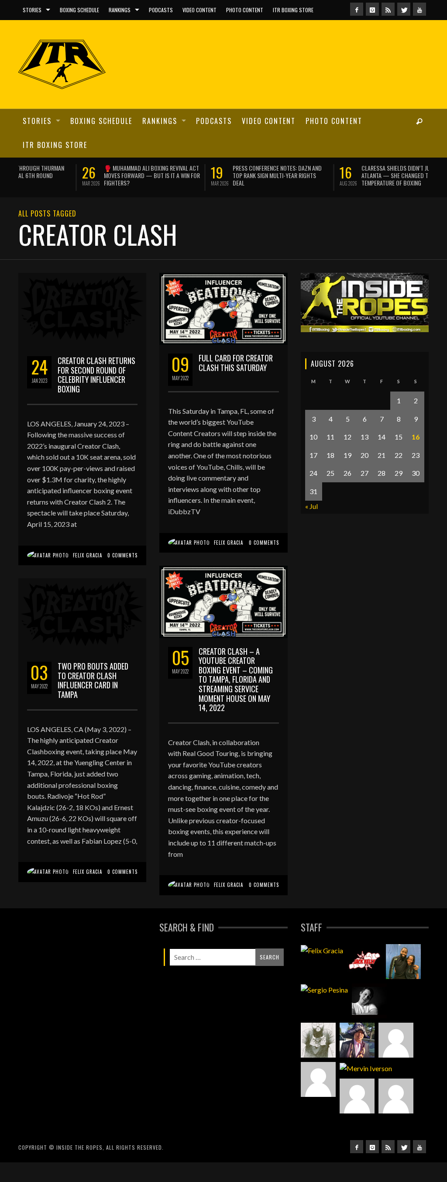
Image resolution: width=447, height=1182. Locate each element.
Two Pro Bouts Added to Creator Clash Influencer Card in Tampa (93, 680)
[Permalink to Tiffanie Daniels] (403, 961)
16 (415, 436)
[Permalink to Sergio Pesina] (324, 989)
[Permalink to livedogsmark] (395, 1095)
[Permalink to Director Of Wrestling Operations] (395, 1039)
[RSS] (388, 9)
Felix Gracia (87, 554)
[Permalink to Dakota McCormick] (369, 1000)
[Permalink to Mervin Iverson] (366, 1068)
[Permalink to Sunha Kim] (357, 1039)
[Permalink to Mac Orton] (357, 1095)
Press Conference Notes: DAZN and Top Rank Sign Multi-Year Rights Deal (213, 175)
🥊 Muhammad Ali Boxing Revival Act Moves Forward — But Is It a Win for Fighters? (88, 175)
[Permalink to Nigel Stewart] (318, 1039)
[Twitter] (403, 9)
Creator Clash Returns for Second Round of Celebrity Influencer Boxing (96, 374)
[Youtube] (419, 9)
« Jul (311, 505)
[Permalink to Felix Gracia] (322, 950)
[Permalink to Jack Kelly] (364, 961)
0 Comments (122, 554)
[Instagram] (372, 9)
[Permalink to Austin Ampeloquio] (318, 1079)
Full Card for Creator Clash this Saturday (236, 361)
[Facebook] (356, 9)
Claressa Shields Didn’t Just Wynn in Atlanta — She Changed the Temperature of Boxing (345, 175)
